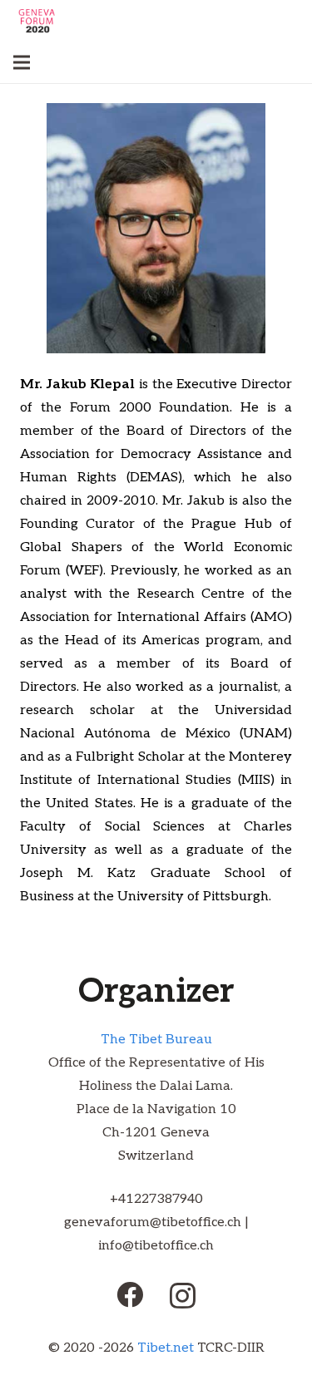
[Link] (36, 20)
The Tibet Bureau (156, 1039)
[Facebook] (129, 1294)
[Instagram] (183, 1295)
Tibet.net (165, 1348)
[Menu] (21, 62)
